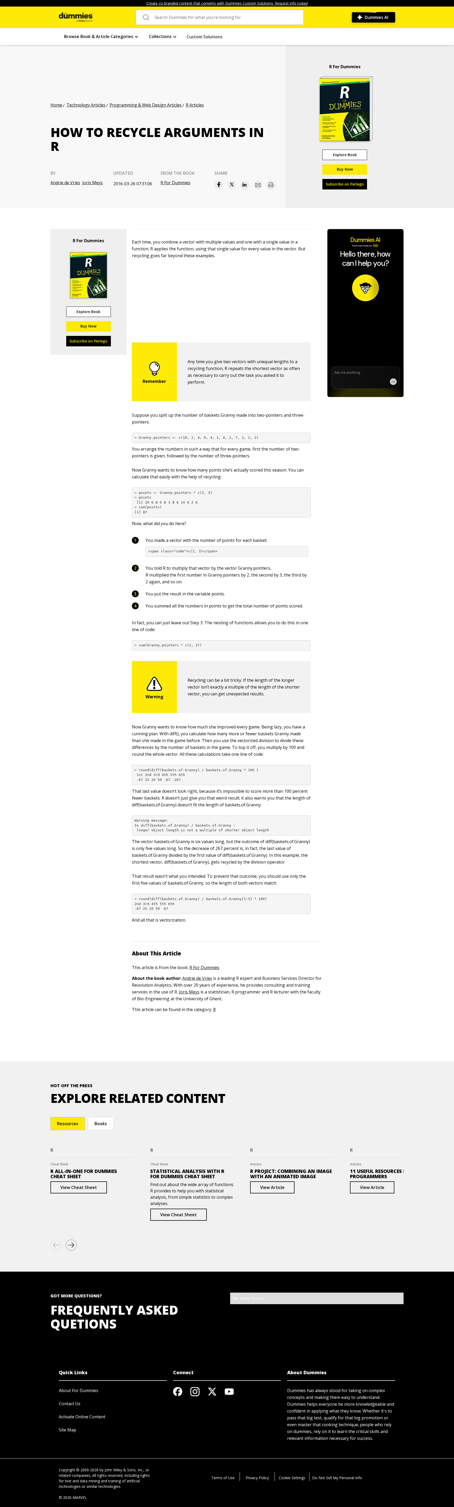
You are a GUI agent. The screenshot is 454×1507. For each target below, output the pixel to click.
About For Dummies (78, 1390)
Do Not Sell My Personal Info (337, 1477)
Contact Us (69, 1403)
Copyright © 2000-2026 (79, 1469)
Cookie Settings (292, 1477)
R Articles (195, 105)
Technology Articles (85, 105)
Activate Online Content (82, 1417)
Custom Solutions (205, 37)
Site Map (67, 1430)
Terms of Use (223, 1477)
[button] (101, 36)
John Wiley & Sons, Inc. (124, 1469)
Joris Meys (92, 183)
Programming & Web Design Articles (146, 105)
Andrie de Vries (65, 183)
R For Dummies (175, 183)
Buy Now (345, 169)
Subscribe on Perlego (345, 184)
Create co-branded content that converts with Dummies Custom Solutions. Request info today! (227, 3)
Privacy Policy (257, 1477)
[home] (75, 17)
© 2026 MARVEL (73, 1497)
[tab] (67, 1123)
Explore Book (345, 154)
